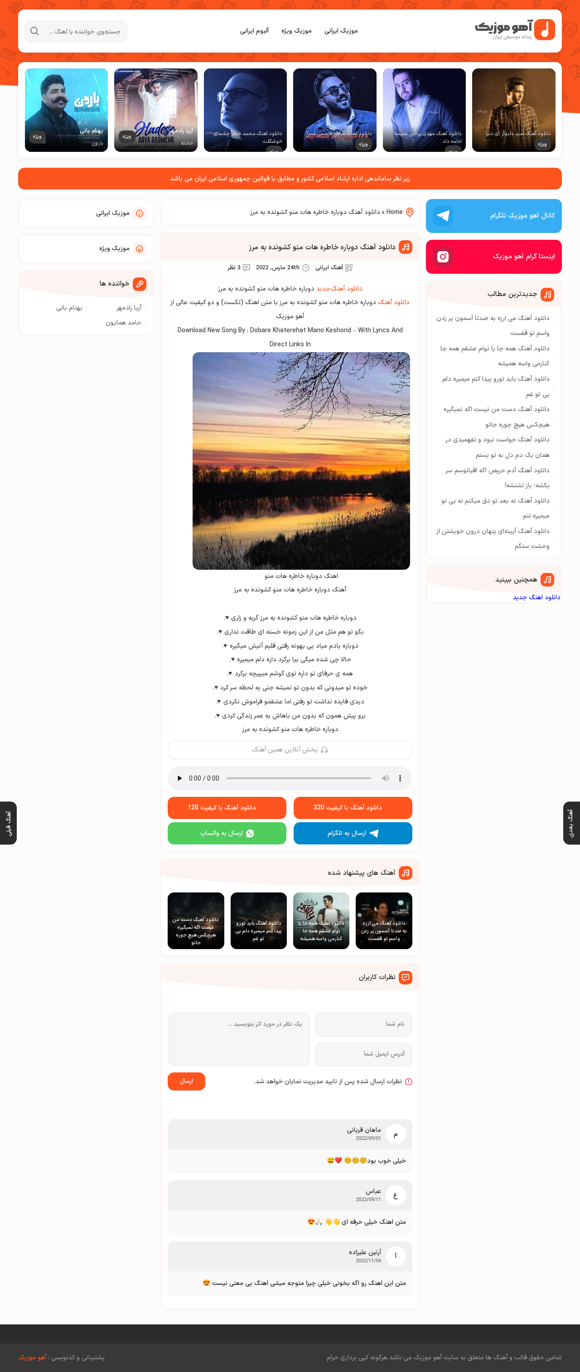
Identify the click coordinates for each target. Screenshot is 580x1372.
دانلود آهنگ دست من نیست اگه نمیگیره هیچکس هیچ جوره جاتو (497, 417)
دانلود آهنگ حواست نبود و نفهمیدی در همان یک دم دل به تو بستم (498, 447)
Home (395, 212)
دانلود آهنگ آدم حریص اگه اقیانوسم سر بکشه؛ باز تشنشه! (498, 478)
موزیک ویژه (296, 31)
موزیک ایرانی (341, 31)
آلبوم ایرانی (254, 31)
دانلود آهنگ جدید (339, 289)
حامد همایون (123, 323)
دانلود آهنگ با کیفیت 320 (348, 808)
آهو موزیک (32, 1357)
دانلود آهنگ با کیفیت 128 (222, 808)
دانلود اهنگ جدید (537, 597)
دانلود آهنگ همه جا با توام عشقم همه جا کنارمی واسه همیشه (495, 356)
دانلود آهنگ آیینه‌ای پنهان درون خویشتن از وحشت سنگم (493, 539)
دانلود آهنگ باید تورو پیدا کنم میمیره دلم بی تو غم (496, 386)
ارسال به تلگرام (347, 833)
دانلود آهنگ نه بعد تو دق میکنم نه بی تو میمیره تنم (495, 508)
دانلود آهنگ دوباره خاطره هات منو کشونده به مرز (322, 247)
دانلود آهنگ (394, 302)
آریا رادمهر (128, 308)
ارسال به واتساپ (221, 833)
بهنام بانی (69, 308)
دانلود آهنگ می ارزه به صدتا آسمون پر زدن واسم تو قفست (493, 326)
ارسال (186, 1081)
